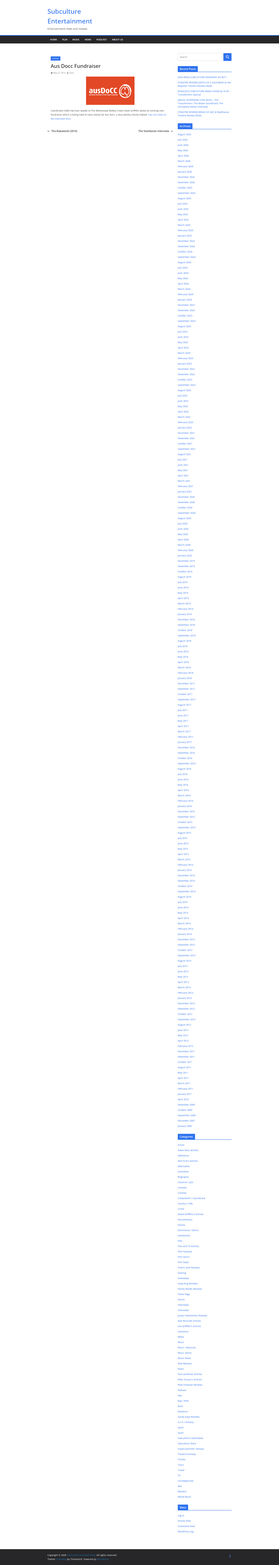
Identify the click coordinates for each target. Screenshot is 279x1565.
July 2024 (182, 267)
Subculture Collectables (190, 1438)
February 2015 (185, 864)
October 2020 (185, 507)
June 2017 (183, 715)
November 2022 (186, 374)
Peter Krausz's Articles (190, 1379)
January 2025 (185, 235)
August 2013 (184, 960)
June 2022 (183, 400)
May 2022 (183, 406)
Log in (181, 1515)
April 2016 (183, 790)
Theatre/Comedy (187, 1454)
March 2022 (184, 416)
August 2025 (184, 198)
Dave (71, 72)
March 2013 (184, 987)
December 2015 (186, 811)
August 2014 (184, 896)
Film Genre (184, 1256)
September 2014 (187, 891)
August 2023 (184, 326)
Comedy (182, 1187)
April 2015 (183, 854)
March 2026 (184, 161)
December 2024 (186, 240)
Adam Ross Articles (188, 1150)
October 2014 (185, 886)
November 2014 (186, 880)
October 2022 (185, 379)
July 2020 (182, 523)
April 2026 (183, 155)
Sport (181, 1427)
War (180, 1486)
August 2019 (184, 576)
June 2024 (183, 272)
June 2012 (183, 1030)
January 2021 (185, 491)
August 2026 (184, 134)
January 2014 (185, 934)
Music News (184, 1358)
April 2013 (183, 982)
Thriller (182, 1459)
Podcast (101, 39)
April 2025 (183, 219)
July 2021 (182, 459)
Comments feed (186, 1526)
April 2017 (183, 726)
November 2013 (186, 944)
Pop (180, 1395)
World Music (184, 1496)
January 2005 (185, 1126)
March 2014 (184, 923)
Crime (181, 1208)
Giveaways (183, 1278)
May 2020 (183, 534)
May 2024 (183, 278)
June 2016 (183, 779)
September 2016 (187, 763)
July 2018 (182, 646)
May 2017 (183, 720)
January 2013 (185, 998)
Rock (180, 1406)
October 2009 (185, 1110)
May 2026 (183, 150)
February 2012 (185, 1046)
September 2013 (187, 955)
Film (64, 39)
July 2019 (182, 582)
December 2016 (186, 747)
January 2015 (185, 870)
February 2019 (185, 608)
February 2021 (185, 486)
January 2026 (185, 171)
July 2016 (182, 774)
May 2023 (183, 342)
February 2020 (185, 550)
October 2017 (185, 694)
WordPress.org (186, 1531)
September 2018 (187, 635)
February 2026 (185, 166)
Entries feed (184, 1520)
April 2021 (183, 475)
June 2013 (183, 971)
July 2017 (182, 710)
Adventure (183, 1155)
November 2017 (186, 688)
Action (181, 1144)
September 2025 (187, 193)
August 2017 (184, 704)
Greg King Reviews (188, 1283)
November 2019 (186, 566)
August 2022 (184, 390)
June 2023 (183, 336)
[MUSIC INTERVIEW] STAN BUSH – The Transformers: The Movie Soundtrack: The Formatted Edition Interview (200, 103)
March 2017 (184, 731)
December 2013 (186, 939)
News (88, 39)
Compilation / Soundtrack (191, 1198)
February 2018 (185, 672)
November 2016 (186, 752)
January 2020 (185, 555)
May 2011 (183, 1072)
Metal (181, 1336)
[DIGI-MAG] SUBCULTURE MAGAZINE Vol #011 (202, 77)
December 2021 (186, 432)
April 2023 (183, 347)
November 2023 (186, 310)
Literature (183, 1331)
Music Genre (184, 1352)
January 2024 (185, 299)
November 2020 (186, 502)
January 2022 (185, 427)
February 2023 (185, 358)
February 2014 (185, 928)
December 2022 (186, 368)
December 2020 (186, 496)
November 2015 (186, 816)
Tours (181, 1464)
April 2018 (183, 662)
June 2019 (183, 587)
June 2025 (183, 209)
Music (76, 39)
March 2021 (184, 480)
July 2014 (182, 902)
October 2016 (185, 758)
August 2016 (184, 768)
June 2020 (183, 528)
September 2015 (187, 827)
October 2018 (185, 630)
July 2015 (182, 838)
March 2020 (184, 544)
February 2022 (185, 422)
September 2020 (187, 512)
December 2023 (186, 304)
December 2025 (186, 177)
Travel (181, 1470)
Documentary (185, 1219)
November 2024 (186, 246)
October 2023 (185, 315)
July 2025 (182, 203)
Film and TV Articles (188, 1246)
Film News (183, 1262)
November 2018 (186, 624)
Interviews (183, 1304)
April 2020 (183, 539)
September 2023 (187, 320)
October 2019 (185, 571)
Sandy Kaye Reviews (189, 1416)
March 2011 (184, 1083)
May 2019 (183, 592)
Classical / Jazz (185, 1182)
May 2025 (183, 214)
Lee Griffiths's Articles (189, 1326)
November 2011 (186, 1056)
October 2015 (185, 822)
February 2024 (185, 294)
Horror (181, 1299)
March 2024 (184, 288)
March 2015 (184, 859)
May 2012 (183, 1035)
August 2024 (184, 262)
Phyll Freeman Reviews (190, 1384)
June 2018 (183, 651)
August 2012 (184, 1024)
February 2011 (185, 1088)
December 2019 (186, 560)
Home (53, 39)
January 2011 (185, 1094)
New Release (185, 1363)
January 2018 (185, 678)
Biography (183, 1176)
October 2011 (185, 1062)
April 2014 (183, 918)
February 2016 (185, 800)
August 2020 (184, 518)
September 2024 (187, 256)
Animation (183, 1171)
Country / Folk (185, 1203)
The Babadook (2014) (64, 131)
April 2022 (183, 411)
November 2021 (186, 438)
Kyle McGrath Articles (189, 1320)
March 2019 (184, 603)
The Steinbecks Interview (153, 131)
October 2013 (185, 950)
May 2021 (183, 470)
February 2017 (185, 736)
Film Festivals (185, 1251)
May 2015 (183, 848)
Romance (183, 1411)
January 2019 (185, 614)
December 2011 (186, 1051)
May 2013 (183, 976)
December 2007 (186, 1120)
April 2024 (183, 283)
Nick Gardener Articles (190, 1374)
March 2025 (184, 225)
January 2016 (185, 806)
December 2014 (186, 875)
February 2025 (185, 230)
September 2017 (187, 699)
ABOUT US (117, 39)
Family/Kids (184, 1235)
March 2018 (184, 667)
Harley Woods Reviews (190, 1288)
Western (182, 1491)
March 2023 (184, 352)
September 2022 (187, 384)
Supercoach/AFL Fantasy (191, 1448)
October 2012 (185, 1014)
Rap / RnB (183, 1400)
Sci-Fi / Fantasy (186, 1422)
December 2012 (186, 1003)
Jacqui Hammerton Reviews (192, 1315)
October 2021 (185, 443)
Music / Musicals (187, 1347)
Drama (181, 1224)
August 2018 (184, 640)
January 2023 (185, 363)
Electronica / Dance (188, 1230)
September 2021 (187, 448)
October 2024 (185, 251)
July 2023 (182, 331)
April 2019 (183, 598)
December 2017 (186, 683)
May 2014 (183, 912)
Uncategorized (185, 1480)
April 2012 (183, 1040)
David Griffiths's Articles (191, 1214)
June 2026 (183, 145)
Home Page (184, 1294)
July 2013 (182, 966)
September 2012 (187, 1019)
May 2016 (183, 784)
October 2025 (185, 187)
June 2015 (183, 843)
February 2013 (185, 992)
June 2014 (183, 907)
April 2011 (183, 1078)
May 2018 (183, 656)
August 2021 (184, 454)
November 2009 (186, 1104)
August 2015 (184, 832)
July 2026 (182, 139)
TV (179, 1475)
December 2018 (186, 619)
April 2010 (183, 1099)
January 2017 (185, 742)
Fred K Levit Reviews (189, 1267)
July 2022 (182, 395)
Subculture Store (187, 1443)
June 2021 (183, 464)
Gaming (182, 1272)
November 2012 (186, 1008)
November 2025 (186, 182)
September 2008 (187, 1115)
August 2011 (184, 1067)
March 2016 (184, 795)
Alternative (184, 1166)
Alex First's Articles (188, 1160)
